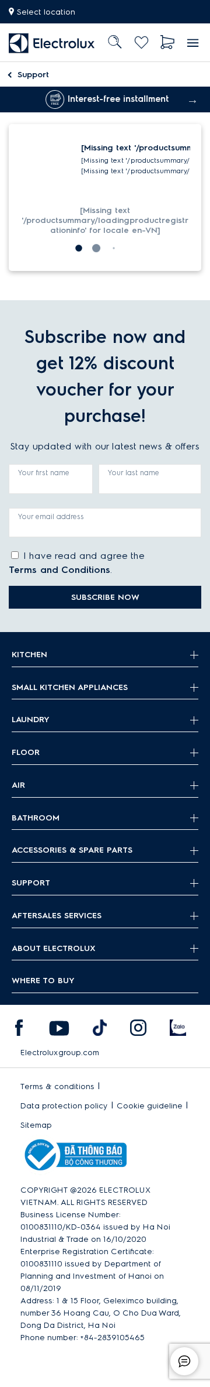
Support (33, 75)
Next (192, 99)
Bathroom (36, 818)
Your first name (43, 472)
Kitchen (29, 655)
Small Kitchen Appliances (70, 687)
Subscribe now (105, 597)
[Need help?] (184, 1361)
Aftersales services (57, 916)
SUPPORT (31, 883)
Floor (26, 752)
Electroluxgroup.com (59, 1053)
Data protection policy (64, 1106)
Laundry (31, 720)
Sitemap (36, 1125)
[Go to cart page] (167, 42)
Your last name (133, 472)
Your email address (51, 516)
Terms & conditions (57, 1086)
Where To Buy (43, 981)
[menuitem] (52, 42)
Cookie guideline (150, 1106)
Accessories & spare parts (72, 850)
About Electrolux (54, 948)
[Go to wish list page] (141, 42)
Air (18, 785)
